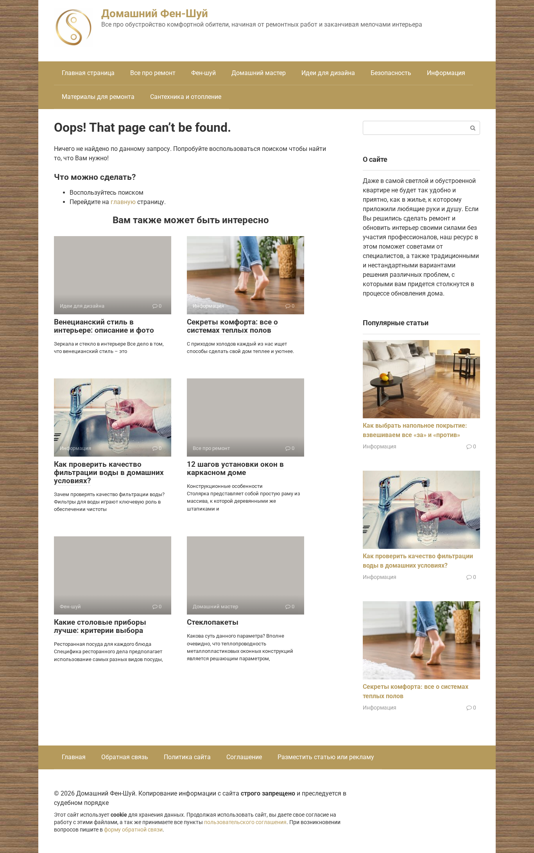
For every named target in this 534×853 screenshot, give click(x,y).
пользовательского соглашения (245, 822)
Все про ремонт (153, 73)
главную (123, 202)
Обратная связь (124, 757)
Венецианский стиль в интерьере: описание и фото (104, 326)
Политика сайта (187, 757)
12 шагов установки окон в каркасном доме (235, 468)
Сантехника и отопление (185, 96)
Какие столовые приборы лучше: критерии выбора (100, 626)
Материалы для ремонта (98, 96)
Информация (446, 73)
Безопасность (391, 73)
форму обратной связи (133, 829)
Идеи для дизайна (328, 73)
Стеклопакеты (212, 622)
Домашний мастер (258, 73)
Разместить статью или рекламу (326, 757)
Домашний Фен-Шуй (154, 13)
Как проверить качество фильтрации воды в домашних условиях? (109, 472)
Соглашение (244, 757)
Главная (74, 757)
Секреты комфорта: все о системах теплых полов (232, 326)
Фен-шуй (203, 73)
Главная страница (88, 73)
